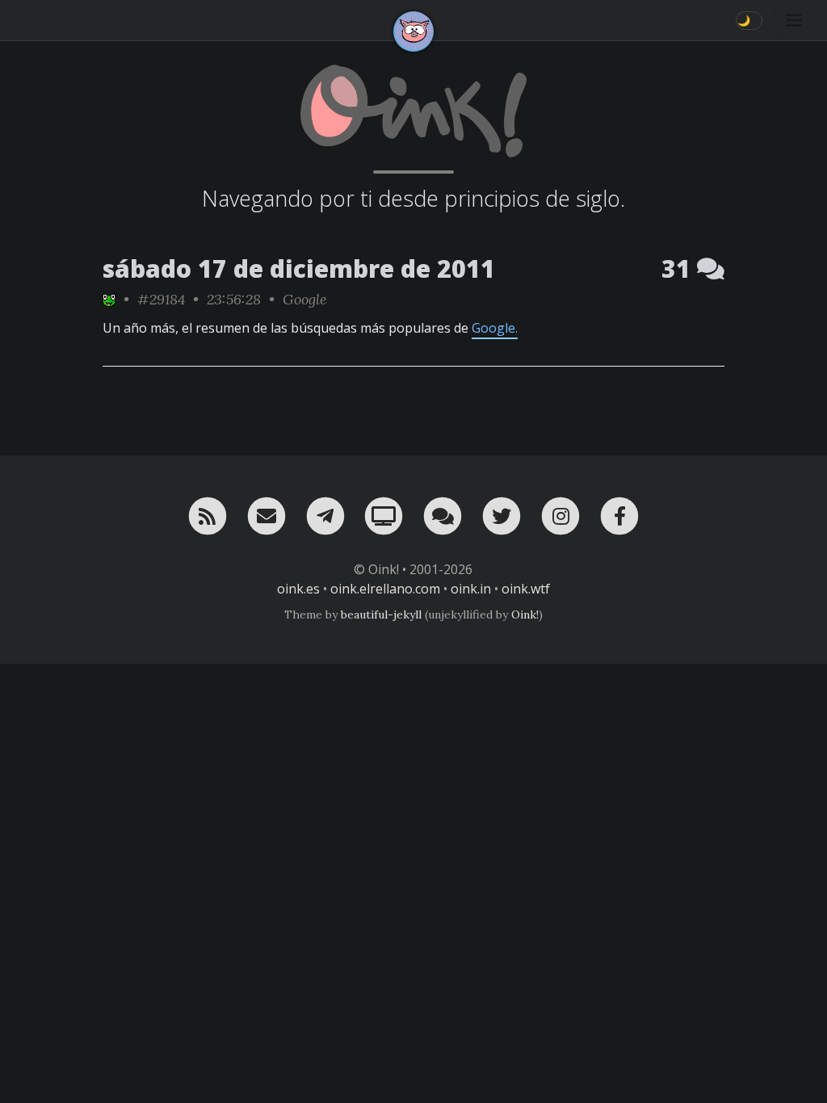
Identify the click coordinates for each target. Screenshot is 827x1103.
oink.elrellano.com (385, 589)
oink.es (298, 589)
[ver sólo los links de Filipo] (109, 299)
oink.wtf (526, 589)
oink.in (471, 589)
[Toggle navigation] (794, 20)
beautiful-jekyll (381, 614)
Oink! (525, 614)
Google (305, 299)
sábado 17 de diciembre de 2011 (299, 268)
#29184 (161, 299)
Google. (495, 328)
